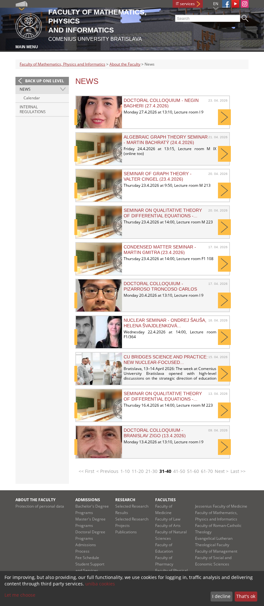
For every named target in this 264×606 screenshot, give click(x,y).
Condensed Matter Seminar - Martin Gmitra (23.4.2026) (160, 249)
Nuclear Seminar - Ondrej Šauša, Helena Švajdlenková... (165, 323)
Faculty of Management (216, 551)
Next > (222, 471)
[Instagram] (245, 4)
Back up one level (44, 81)
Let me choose (20, 595)
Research (125, 499)
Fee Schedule (87, 557)
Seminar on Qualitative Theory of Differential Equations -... (163, 213)
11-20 (138, 471)
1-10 (125, 471)
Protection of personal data (39, 506)
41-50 (179, 471)
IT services (185, 3)
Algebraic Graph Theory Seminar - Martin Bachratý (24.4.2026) (166, 139)
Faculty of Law (167, 519)
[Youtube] (235, 4)
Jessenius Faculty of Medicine (221, 506)
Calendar (32, 98)
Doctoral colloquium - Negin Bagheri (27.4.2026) (161, 103)
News (25, 89)
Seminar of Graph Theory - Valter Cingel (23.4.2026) (158, 176)
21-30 (151, 471)
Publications (126, 532)
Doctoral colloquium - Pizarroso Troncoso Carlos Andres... (160, 286)
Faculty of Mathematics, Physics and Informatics (62, 64)
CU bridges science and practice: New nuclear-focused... (166, 359)
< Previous (107, 471)
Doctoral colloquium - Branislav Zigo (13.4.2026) (155, 433)
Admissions (87, 499)
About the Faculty (124, 64)
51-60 (193, 471)
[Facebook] (226, 4)
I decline (221, 596)
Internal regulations (33, 109)
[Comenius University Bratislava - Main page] (28, 25)
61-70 (207, 471)
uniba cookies (100, 584)
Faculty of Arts (168, 525)
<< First (86, 471)
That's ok (245, 596)
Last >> (238, 471)
